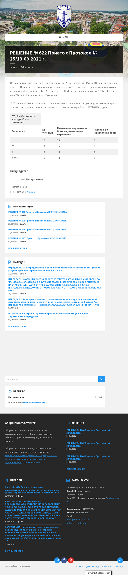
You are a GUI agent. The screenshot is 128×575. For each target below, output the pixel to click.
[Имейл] (57, 560)
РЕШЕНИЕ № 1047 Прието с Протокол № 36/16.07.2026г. (88, 444)
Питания (79, 566)
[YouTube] (71, 560)
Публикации (27, 67)
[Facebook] (64, 560)
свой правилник (32, 462)
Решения (31, 191)
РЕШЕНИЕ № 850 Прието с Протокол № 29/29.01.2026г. (37, 211)
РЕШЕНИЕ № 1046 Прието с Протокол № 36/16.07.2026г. (88, 458)
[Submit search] (101, 379)
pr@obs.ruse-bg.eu (76, 523)
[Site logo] (64, 27)
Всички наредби (17, 326)
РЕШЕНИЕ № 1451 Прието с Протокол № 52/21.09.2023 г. (38, 238)
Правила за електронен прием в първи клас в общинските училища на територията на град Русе (48, 315)
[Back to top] (120, 560)
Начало (13, 67)
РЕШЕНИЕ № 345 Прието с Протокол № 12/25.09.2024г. (37, 229)
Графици (118, 566)
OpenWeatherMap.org (34, 402)
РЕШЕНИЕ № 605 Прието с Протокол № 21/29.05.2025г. (37, 220)
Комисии (106, 566)
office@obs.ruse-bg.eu (77, 519)
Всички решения (17, 248)
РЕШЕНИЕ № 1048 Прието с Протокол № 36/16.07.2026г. (88, 431)
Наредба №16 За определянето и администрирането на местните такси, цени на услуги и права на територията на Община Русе (54, 269)
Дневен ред (92, 566)
